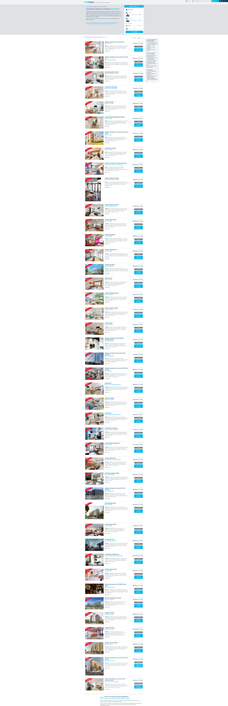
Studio (129, 25)
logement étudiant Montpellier (150, 47)
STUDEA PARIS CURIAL (110, 503)
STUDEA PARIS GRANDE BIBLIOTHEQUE (115, 117)
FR (187, 1)
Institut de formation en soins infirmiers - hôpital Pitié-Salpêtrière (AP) (151, 61)
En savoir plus (107, 67)
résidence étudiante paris (94, 22)
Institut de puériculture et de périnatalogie (151, 66)
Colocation (139, 25)
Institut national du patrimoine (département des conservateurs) (151, 55)
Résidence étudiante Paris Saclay (113, 598)
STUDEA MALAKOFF (110, 264)
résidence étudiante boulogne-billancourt (107, 22)
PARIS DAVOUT (108, 278)
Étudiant (215, 1)
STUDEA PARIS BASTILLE (111, 249)
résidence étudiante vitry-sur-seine (100, 23)
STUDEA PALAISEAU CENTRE (112, 473)
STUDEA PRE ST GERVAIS (111, 428)
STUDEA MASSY (109, 323)
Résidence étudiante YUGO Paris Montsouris (116, 163)
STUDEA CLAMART (109, 398)
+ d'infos (138, 46)
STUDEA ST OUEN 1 (109, 612)
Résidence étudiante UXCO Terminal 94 (114, 42)
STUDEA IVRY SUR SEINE (111, 87)
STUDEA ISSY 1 (108, 383)
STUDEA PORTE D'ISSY (110, 458)
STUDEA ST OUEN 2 (109, 627)
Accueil (87, 6)
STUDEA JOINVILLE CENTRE (112, 178)
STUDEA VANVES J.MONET (111, 308)
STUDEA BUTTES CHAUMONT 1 (112, 443)
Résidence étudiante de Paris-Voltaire (151, 72)
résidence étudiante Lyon (152, 43)
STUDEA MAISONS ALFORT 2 (112, 72)
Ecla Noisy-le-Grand (109, 539)
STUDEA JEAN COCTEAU (111, 569)
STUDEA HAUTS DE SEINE (111, 642)
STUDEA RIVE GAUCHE (110, 148)
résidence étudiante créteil (112, 23)
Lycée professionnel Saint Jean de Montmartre (151, 58)
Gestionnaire (224, 1)
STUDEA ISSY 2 (108, 413)
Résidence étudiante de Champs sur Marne (151, 76)
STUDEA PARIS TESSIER (110, 524)
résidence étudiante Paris (152, 42)
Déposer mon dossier (138, 50)
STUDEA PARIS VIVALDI (110, 219)
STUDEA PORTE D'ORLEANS (112, 204)
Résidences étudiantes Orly (95, 6)
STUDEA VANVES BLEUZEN (111, 293)
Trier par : (134, 37)
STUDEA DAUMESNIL (110, 234)
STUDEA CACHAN (109, 102)
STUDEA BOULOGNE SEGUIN (112, 554)
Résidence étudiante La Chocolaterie (151, 74)
